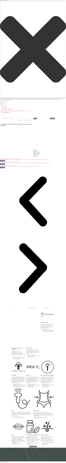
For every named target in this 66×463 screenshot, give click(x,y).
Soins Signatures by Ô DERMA (17, 348)
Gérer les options (4, 106)
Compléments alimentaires (32, 435)
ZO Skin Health (44, 322)
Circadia (14, 375)
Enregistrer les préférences (19, 110)
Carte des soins (20, 120)
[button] (33, 49)
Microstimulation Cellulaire (47, 375)
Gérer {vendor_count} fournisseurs (6, 108)
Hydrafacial (29, 348)
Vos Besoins (28, 118)
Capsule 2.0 (36, 410)
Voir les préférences (11, 110)
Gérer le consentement (4, 462)
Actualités (25, 120)
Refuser (6, 110)
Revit (13, 410)
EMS (13, 435)
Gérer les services (4, 107)
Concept (24, 118)
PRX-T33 (28, 375)
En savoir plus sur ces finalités (6, 109)
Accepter (2, 110)
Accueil (20, 118)
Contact (30, 120)
